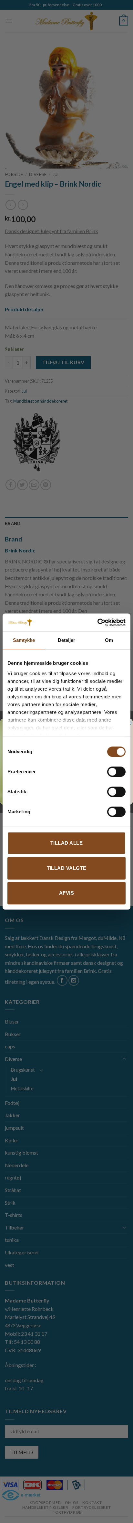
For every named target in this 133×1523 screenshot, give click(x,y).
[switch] (116, 772)
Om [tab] (109, 640)
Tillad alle (66, 843)
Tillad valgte (67, 868)
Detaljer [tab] (67, 640)
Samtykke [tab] (24, 640)
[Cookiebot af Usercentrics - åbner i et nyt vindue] (97, 622)
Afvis (66, 893)
